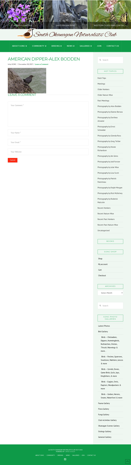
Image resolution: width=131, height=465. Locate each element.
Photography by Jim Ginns (108, 156)
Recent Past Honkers (106, 219)
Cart (100, 270)
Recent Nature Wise (106, 213)
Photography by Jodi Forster (109, 161)
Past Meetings (103, 100)
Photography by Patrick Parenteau (107, 180)
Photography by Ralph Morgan (110, 187)
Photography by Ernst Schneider (106, 128)
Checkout (102, 275)
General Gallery (104, 437)
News (68, 455)
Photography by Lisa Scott (108, 173)
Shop (100, 258)
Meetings (101, 84)
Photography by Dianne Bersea (110, 112)
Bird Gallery (103, 331)
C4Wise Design (70, 451)
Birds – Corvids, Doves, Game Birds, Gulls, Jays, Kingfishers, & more (110, 372)
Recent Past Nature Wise (108, 225)
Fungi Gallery (103, 414)
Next (125, 14)
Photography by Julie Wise (108, 167)
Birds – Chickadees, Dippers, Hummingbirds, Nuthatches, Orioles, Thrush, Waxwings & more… (110, 344)
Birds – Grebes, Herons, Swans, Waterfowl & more (111, 396)
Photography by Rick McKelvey (110, 193)
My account (103, 264)
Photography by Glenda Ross (109, 135)
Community (51, 455)
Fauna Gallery (104, 403)
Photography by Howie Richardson (107, 149)
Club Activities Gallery (107, 420)
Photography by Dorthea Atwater (107, 119)
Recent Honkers (104, 208)
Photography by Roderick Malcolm (108, 201)
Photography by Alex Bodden (109, 106)
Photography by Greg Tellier (109, 141)
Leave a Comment (41, 64)
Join (83, 455)
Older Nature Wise (105, 95)
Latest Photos (104, 326)
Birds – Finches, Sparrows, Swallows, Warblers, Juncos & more (112, 360)
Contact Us (91, 455)
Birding (60, 455)
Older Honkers (103, 89)
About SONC (39, 455)
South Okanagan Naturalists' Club (75, 34)
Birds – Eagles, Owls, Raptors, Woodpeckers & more (111, 385)
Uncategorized (104, 230)
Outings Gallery (104, 431)
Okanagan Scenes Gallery (108, 426)
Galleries (75, 455)
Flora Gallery (103, 409)
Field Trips (102, 78)
